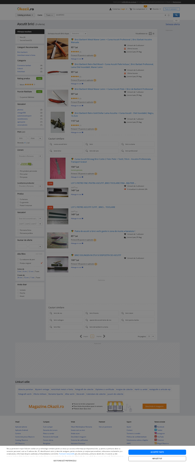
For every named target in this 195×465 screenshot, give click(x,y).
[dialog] (97, 455)
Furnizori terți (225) (66, 454)
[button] (65, 459)
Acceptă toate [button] (157, 452)
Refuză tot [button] (157, 458)
